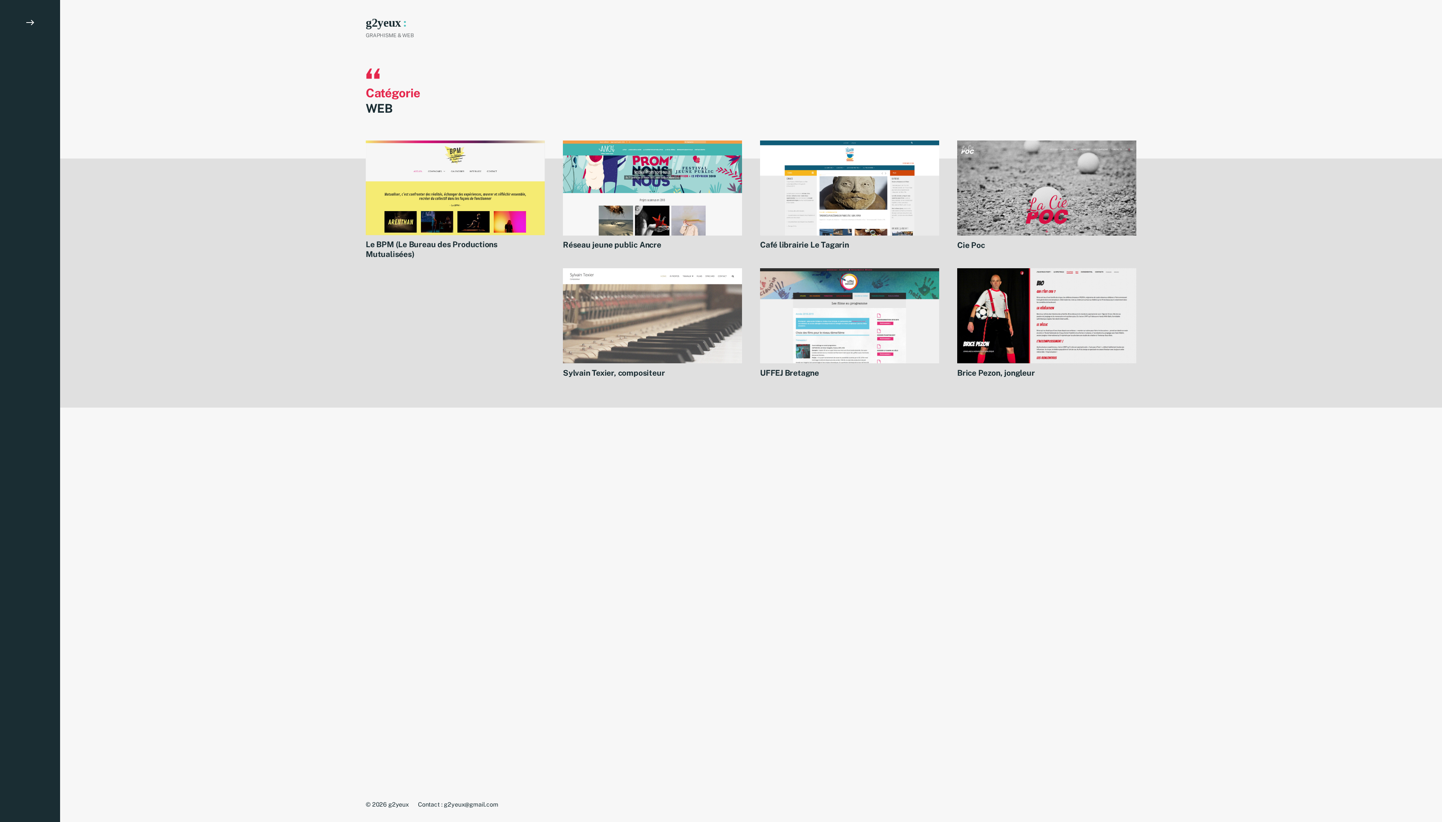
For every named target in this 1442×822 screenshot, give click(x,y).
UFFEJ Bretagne (789, 372)
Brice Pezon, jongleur (996, 372)
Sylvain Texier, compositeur (614, 372)
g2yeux (383, 22)
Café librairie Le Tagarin (804, 244)
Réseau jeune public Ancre (612, 244)
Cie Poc (971, 244)
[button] (30, 411)
